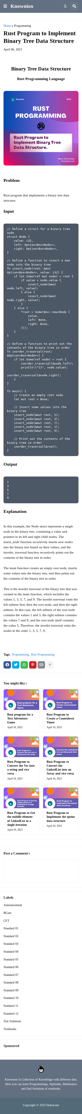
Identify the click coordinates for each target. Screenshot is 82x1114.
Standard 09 (10, 990)
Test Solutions (12, 1021)
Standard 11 (10, 1005)
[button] (5, 6)
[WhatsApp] (24, 665)
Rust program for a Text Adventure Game (20, 718)
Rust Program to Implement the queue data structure (61, 816)
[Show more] (50, 665)
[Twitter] (15, 665)
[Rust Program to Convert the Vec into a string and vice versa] (21, 746)
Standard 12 (10, 1013)
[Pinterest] (33, 665)
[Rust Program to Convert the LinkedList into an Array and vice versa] (61, 746)
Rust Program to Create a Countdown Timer (60, 718)
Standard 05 (10, 959)
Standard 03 (10, 943)
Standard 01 (10, 928)
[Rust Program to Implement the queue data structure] (61, 798)
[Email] (41, 665)
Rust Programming (42, 654)
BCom (7, 913)
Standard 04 (10, 951)
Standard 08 (10, 982)
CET (6, 920)
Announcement (12, 905)
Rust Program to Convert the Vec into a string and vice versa (21, 767)
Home (7, 25)
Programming (22, 25)
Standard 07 (10, 975)
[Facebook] (7, 665)
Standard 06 (10, 967)
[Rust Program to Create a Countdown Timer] (61, 699)
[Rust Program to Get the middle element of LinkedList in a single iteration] (21, 798)
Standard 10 (10, 998)
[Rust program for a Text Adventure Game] (21, 699)
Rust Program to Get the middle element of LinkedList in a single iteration (21, 818)
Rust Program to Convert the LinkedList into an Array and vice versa (60, 767)
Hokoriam (53, 1105)
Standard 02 (10, 936)
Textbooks (9, 1029)
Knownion (21, 6)
